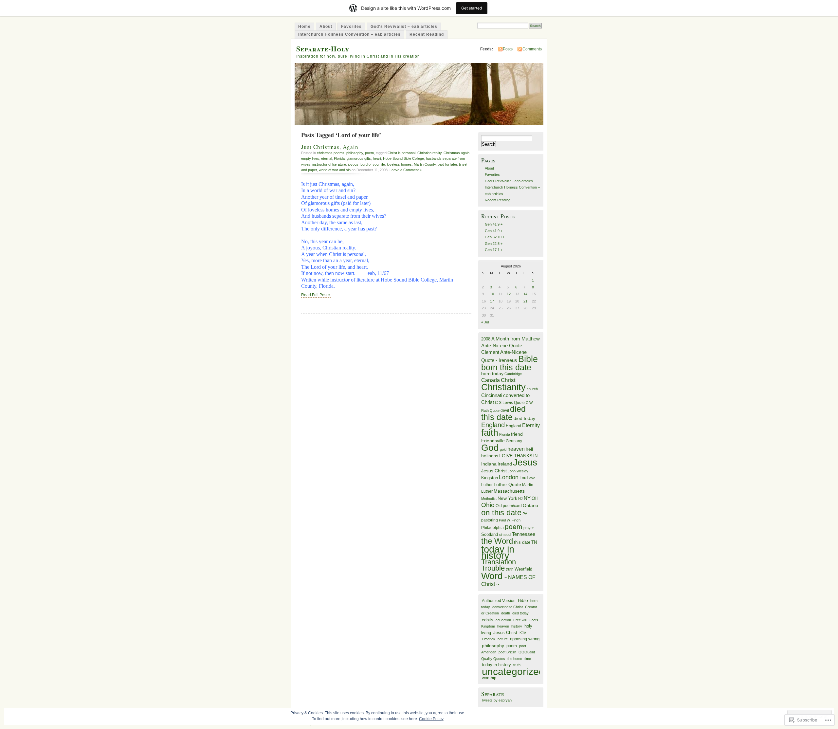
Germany (514, 441)
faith (489, 433)
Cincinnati (491, 395)
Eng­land (513, 425)
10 (492, 294)
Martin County (425, 164)
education (503, 620)
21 (525, 301)
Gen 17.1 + (493, 250)
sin (501, 535)
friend (517, 434)
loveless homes (399, 164)
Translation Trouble (498, 565)
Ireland (505, 464)
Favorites (351, 26)
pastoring (489, 520)
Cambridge (513, 374)
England (493, 424)
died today (524, 418)
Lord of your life (372, 164)
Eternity (531, 425)
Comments (532, 49)
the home (514, 659)
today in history (497, 552)
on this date (501, 512)
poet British (507, 652)
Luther (487, 485)
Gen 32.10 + (494, 237)
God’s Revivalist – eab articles (404, 26)
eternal (326, 158)
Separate (492, 694)
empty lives (310, 158)
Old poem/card (509, 505)
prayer (528, 528)
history (516, 626)
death (505, 613)
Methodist (489, 499)
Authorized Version (499, 600)
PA (524, 514)
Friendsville (493, 440)
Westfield (523, 569)
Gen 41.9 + (493, 224)
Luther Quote (507, 484)
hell (529, 449)
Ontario (530, 505)
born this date (506, 367)
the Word (497, 541)
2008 (485, 339)
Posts (508, 49)
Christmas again (456, 153)
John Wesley (518, 471)
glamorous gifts (359, 158)
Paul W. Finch (509, 520)
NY (527, 498)
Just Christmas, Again (329, 147)
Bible (528, 359)
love (532, 478)
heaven (516, 449)
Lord (523, 478)
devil (505, 410)
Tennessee (523, 534)
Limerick (488, 639)
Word (492, 576)
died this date (503, 412)
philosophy (354, 153)
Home (304, 26)
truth (510, 569)
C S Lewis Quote (510, 403)
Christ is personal (401, 153)
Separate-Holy (322, 49)
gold (503, 449)
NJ (520, 499)
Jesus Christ (494, 470)
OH (535, 498)
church (532, 389)
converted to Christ (507, 607)
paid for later (447, 164)
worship (489, 677)
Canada (490, 380)
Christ (508, 380)
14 (525, 294)
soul (507, 535)
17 (492, 301)
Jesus (525, 462)
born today (492, 373)
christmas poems (330, 153)
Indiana (489, 464)
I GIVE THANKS (515, 455)
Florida (339, 158)
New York (507, 498)
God (490, 448)
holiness (489, 455)
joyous (353, 164)
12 (509, 294)
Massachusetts (509, 491)
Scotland (489, 534)
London (509, 477)
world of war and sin (335, 170)
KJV (522, 633)
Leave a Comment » (406, 170)
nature (503, 639)
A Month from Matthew (515, 338)
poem (369, 153)
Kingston (489, 477)
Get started (471, 8)
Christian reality (429, 153)
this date (522, 542)
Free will (519, 620)
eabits (487, 619)
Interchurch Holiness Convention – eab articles (349, 34)
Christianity (503, 387)
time (527, 659)
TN (534, 542)
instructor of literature (329, 164)
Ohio (488, 504)
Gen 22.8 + (493, 244)
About (325, 26)
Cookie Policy (431, 719)
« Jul (485, 322)
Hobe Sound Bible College (403, 158)
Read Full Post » (316, 295)
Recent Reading (427, 34)
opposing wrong (524, 639)
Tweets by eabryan (496, 700)
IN (535, 455)
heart (377, 158)
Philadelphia (492, 528)
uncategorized (513, 671)
